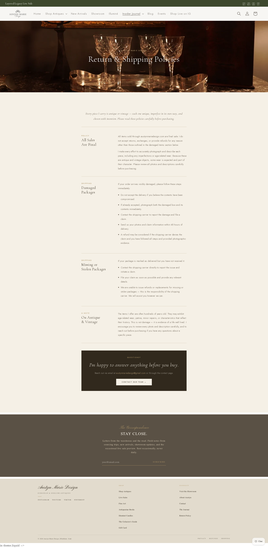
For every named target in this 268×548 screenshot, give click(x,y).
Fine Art (122, 503)
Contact (182, 503)
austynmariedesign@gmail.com (130, 373)
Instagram (43, 500)
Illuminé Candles (126, 515)
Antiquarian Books (127, 509)
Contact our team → (134, 382)
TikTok (67, 500)
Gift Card (123, 527)
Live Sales (123, 497)
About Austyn (185, 497)
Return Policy (185, 515)
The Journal (184, 509)
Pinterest (79, 500)
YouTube (56, 500)
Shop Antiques (125, 491)
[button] (56, 14)
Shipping (225, 538)
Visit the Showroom (187, 491)
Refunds (213, 538)
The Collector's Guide (128, 521)
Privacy (202, 538)
